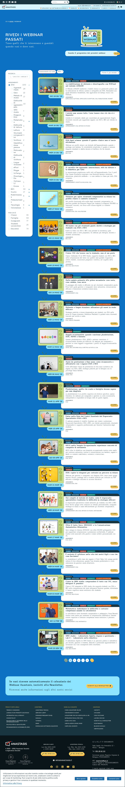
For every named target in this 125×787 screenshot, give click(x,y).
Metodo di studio (18, 97)
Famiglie (14, 218)
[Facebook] (4, 2)
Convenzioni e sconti (72, 712)
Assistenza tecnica (42, 710)
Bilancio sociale (99, 726)
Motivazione (18, 151)
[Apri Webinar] (90, 5)
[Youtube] (12, 2)
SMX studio (16, 111)
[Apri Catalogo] (49, 8)
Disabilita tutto (97, 779)
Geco (16, 93)
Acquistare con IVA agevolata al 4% (77, 715)
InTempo (17, 173)
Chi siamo (97, 712)
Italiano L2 (17, 182)
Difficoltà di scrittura (18, 158)
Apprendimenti (17, 89)
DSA (13, 85)
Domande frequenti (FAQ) (44, 715)
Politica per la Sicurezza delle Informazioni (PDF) (16, 721)
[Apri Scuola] (115, 8)
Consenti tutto (114, 779)
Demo (37, 723)
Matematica (18, 121)
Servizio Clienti (41, 712)
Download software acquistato (47, 726)
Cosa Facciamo (99, 715)
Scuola (13, 192)
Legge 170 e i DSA (70, 720)
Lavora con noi (99, 718)
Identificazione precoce (18, 145)
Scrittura (17, 140)
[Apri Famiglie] (76, 8)
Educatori (15, 229)
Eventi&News (98, 723)
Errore (16, 186)
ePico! (16, 167)
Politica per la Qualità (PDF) (15, 724)
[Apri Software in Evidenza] (67, 8)
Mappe (16, 170)
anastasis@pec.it (102, 761)
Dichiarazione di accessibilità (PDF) (18, 727)
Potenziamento (16, 201)
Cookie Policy (11, 718)
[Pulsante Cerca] (67, 2)
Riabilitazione (16, 196)
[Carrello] (121, 7)
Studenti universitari (16, 225)
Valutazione (16, 208)
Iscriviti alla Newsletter (102, 720)
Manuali (38, 718)
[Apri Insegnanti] (99, 8)
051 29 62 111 (100, 751)
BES (12, 189)
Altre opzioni (81, 779)
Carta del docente (71, 726)
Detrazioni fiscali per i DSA (74, 718)
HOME (11, 21)
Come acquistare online (73, 710)
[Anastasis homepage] (9, 7)
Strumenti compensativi (18, 135)
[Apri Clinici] (107, 8)
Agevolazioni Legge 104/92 (73, 723)
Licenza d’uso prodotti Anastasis (17, 712)
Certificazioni (98, 728)
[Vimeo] (15, 2)
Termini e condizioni (12, 710)
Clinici (14, 215)
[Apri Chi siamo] (100, 5)
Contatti (97, 710)
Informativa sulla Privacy (15, 715)
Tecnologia (15, 205)
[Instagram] (7, 2)
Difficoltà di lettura (18, 126)
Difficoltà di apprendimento (18, 104)
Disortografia (18, 177)
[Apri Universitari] (88, 8)
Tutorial (38, 720)
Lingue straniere (17, 164)
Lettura (17, 130)
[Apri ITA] (121, 2)
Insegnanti (15, 221)
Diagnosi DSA (17, 116)
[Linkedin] (9, 2)
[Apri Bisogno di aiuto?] (115, 5)
